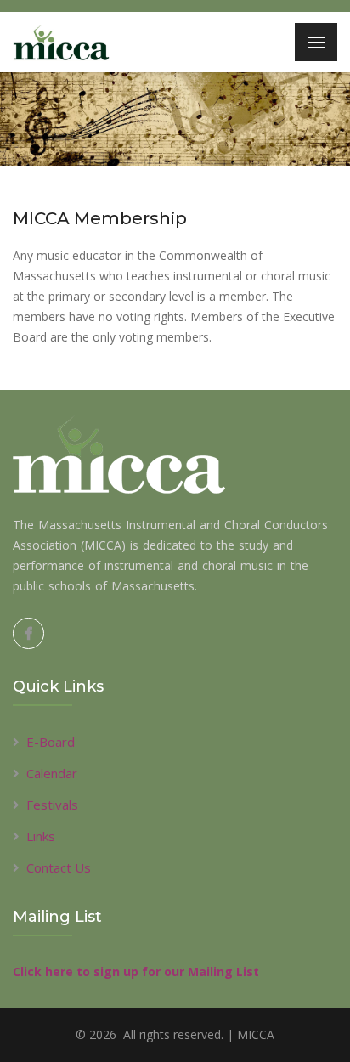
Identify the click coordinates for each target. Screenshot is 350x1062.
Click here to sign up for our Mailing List (136, 971)
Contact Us (58, 867)
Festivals (52, 804)
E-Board (50, 741)
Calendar (51, 773)
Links (40, 836)
